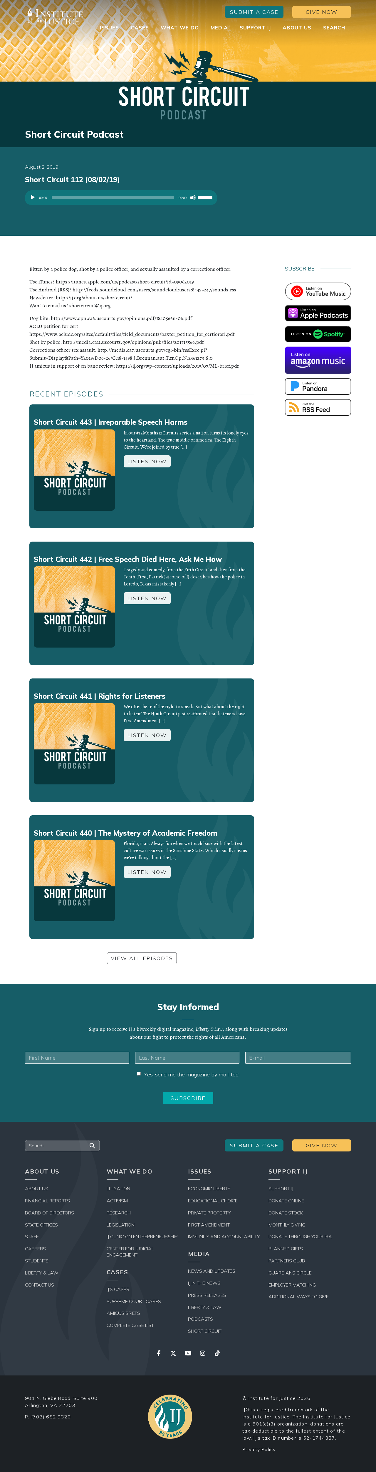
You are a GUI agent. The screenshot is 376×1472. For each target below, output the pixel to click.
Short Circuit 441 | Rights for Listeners (99, 696)
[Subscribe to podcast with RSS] (318, 406)
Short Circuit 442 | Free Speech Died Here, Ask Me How (128, 559)
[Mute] (193, 197)
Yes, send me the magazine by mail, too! (191, 1074)
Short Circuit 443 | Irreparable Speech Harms (110, 422)
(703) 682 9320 (51, 1417)
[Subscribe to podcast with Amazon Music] (318, 359)
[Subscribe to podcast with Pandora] (318, 385)
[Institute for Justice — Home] (54, 17)
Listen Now (147, 461)
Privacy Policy (259, 1449)
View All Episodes (142, 958)
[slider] (206, 197)
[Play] (33, 197)
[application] (121, 199)
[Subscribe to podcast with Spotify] (318, 333)
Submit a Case (254, 12)
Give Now (322, 12)
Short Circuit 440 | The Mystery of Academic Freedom (125, 833)
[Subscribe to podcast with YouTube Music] (318, 290)
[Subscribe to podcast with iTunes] (318, 312)
